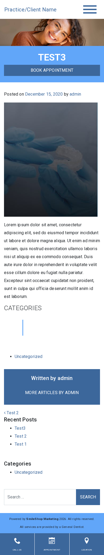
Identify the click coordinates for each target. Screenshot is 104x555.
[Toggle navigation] (90, 9)
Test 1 (21, 444)
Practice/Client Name (28, 9)
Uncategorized (29, 356)
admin (75, 94)
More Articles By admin (52, 392)
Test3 (20, 428)
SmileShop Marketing (42, 519)
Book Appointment (52, 70)
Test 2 (12, 412)
